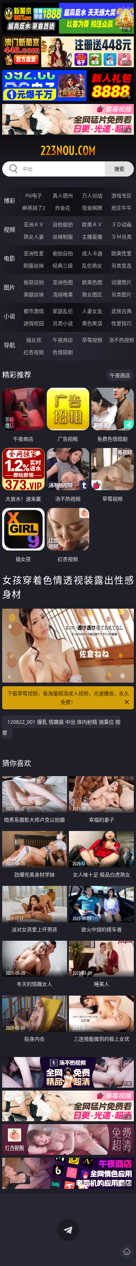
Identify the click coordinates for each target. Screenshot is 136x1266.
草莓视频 (92, 339)
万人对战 (92, 195)
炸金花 (62, 207)
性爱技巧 (121, 323)
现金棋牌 (92, 207)
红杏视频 (34, 352)
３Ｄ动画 (121, 224)
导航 (9, 345)
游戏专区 (121, 195)
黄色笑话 (92, 323)
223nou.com (68, 150)
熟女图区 (92, 294)
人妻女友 (92, 311)
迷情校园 (34, 323)
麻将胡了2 (33, 207)
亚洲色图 (63, 282)
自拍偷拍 (63, 224)
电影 (9, 258)
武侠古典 (121, 311)
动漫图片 (121, 282)
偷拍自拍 (63, 253)
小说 (9, 316)
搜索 (119, 168)
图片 (9, 287)
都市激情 (34, 311)
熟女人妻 (34, 236)
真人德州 (63, 195)
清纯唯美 (63, 294)
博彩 (9, 201)
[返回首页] (126, 1251)
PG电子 (33, 195)
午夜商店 (63, 339)
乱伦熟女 (92, 265)
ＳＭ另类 (121, 236)
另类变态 (121, 265)
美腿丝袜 (34, 294)
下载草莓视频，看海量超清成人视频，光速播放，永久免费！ (68, 697)
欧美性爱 (121, 253)
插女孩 (33, 339)
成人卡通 (92, 253)
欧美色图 (92, 282)
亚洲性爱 (34, 253)
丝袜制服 (63, 236)
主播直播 (92, 236)
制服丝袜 (34, 265)
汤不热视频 (121, 339)
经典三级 (63, 265)
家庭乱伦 (63, 311)
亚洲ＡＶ (34, 224)
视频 (9, 230)
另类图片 (121, 294)
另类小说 (63, 323)
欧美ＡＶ (92, 224)
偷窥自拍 (34, 282)
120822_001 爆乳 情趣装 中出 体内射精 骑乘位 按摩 (61, 727)
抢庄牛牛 (121, 207)
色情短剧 (63, 352)
